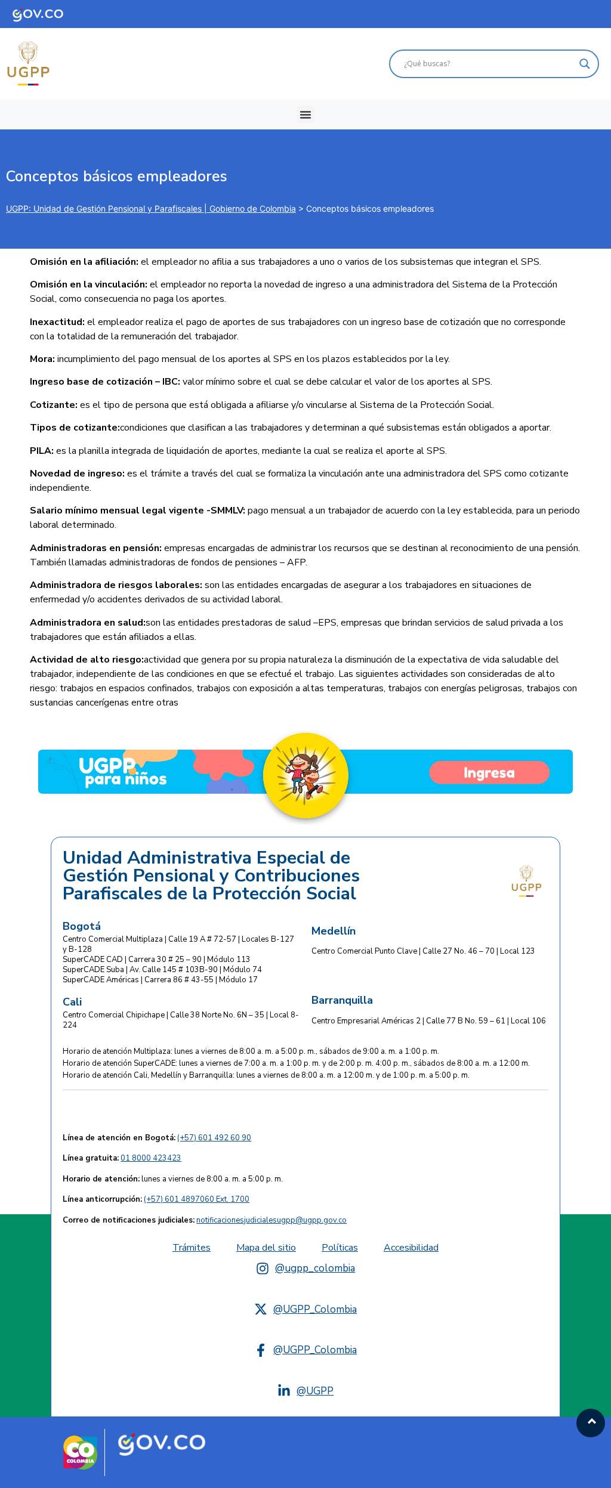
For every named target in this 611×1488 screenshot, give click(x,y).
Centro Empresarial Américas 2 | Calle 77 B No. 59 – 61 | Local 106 (428, 1021)
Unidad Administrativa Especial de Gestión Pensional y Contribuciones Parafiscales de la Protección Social (211, 876)
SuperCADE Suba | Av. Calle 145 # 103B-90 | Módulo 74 (162, 969)
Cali (72, 1002)
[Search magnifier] (584, 63)
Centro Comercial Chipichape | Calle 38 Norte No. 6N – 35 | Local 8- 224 (181, 1020)
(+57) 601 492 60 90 (214, 1138)
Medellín (333, 931)
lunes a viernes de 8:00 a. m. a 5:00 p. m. (173, 1179)
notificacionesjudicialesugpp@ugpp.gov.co (271, 1220)
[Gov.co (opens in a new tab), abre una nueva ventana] (161, 1442)
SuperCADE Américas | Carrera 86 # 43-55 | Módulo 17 (160, 980)
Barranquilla (342, 1000)
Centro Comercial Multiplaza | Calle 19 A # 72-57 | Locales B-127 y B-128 (178, 944)
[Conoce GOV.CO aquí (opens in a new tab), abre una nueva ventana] (46, 14)
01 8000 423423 (151, 1158)
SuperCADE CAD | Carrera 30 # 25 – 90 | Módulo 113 (157, 959)
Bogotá (82, 926)
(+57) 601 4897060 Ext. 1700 (196, 1199)
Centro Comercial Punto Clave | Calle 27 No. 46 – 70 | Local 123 (423, 951)
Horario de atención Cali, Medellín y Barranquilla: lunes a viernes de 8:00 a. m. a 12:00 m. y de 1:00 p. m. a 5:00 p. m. (266, 1075)
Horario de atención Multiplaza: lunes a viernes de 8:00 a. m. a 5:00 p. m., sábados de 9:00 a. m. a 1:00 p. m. (251, 1051)
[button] (305, 114)
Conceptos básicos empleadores (116, 176)
